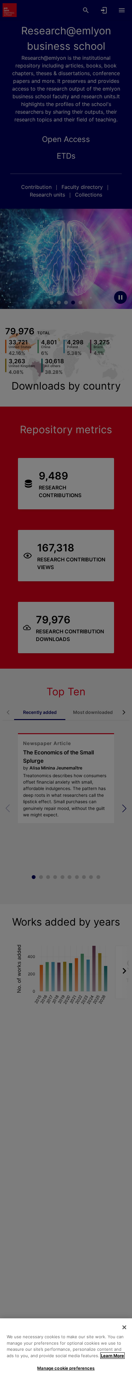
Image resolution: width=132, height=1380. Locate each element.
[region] (66, 1349)
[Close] (124, 1327)
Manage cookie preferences (66, 1368)
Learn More (112, 1355)
